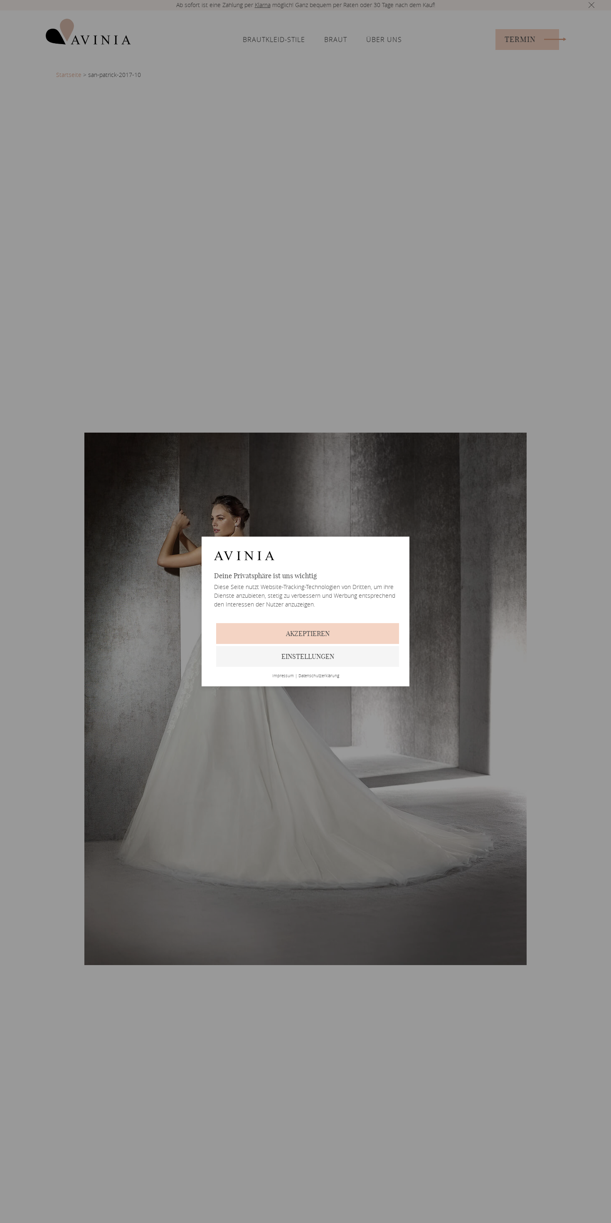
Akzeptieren (308, 633)
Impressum (283, 676)
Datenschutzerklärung (318, 676)
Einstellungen (307, 656)
